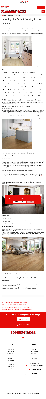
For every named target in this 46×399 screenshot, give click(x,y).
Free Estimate (34, 351)
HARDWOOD (11, 351)
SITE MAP (37, 393)
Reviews (11, 371)
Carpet (42, 175)
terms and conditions (26, 198)
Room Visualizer (34, 355)
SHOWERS (34, 347)
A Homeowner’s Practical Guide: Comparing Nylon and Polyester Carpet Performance (17, 309)
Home (3, 15)
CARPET (11, 346)
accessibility (18, 393)
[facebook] (23, 337)
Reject (23, 201)
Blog (11, 368)
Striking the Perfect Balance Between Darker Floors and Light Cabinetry (14, 304)
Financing (34, 358)
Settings (31, 201)
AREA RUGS (11, 358)
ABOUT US (11, 364)
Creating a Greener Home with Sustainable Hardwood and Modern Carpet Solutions (17, 307)
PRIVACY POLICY (10, 393)
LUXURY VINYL (11, 353)
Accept (16, 201)
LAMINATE (11, 349)
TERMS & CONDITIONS (28, 393)
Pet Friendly (11, 360)
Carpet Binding (34, 353)
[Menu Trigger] (43, 11)
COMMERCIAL (34, 344)
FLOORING (11, 344)
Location (11, 366)
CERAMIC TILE (11, 356)
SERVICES (34, 349)
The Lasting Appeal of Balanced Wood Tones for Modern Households (14, 302)
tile (17, 112)
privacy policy (17, 198)
